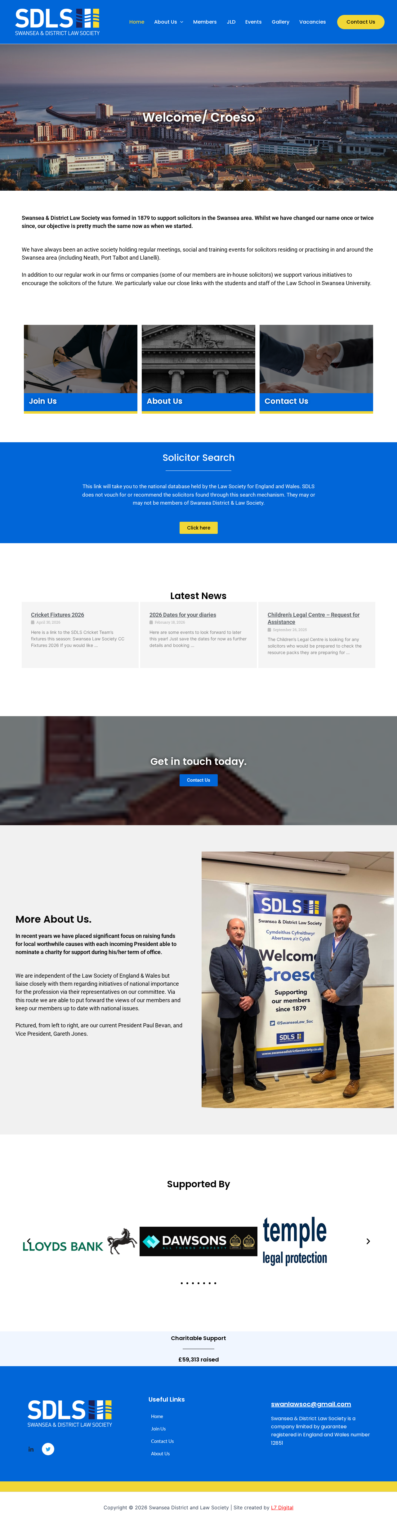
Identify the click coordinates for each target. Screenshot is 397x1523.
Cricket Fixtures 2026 (57, 614)
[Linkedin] (31, 1449)
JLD (231, 21)
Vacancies (312, 21)
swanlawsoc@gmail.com (311, 1404)
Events (253, 21)
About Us (165, 21)
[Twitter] (48, 1449)
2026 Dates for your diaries (182, 614)
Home (136, 21)
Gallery (280, 21)
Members (205, 21)
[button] (180, 22)
